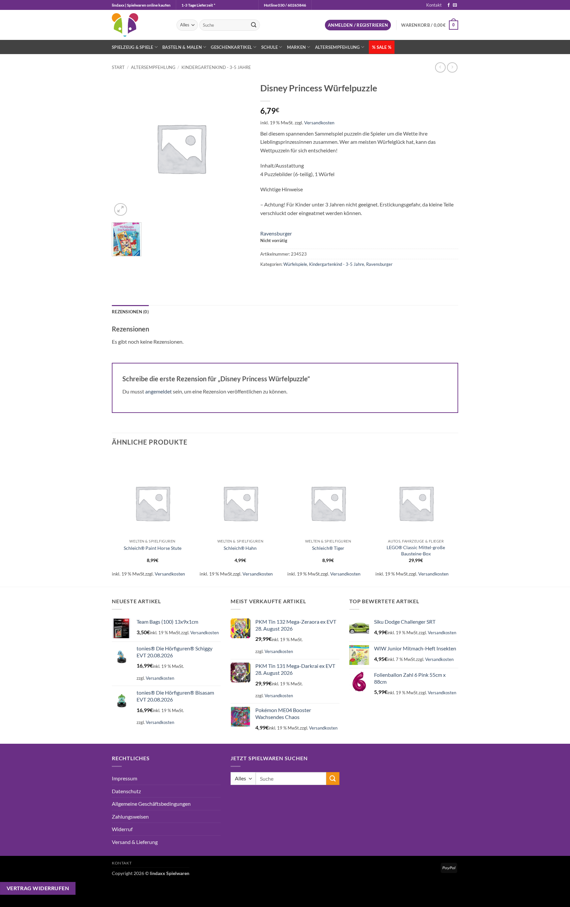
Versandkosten (319, 122)
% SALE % (381, 47)
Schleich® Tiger (328, 548)
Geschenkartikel (231, 47)
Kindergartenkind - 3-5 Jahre (216, 67)
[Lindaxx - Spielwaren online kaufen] (139, 25)
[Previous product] (452, 67)
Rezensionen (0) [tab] (130, 311)
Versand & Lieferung (135, 842)
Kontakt (434, 5)
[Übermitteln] (253, 25)
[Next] (456, 520)
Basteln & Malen (182, 47)
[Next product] (440, 67)
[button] (358, 25)
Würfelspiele (295, 264)
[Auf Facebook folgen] (449, 5)
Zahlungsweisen (130, 816)
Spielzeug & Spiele (132, 47)
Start (118, 67)
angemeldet (158, 391)
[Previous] (112, 520)
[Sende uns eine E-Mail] (455, 5)
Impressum (124, 778)
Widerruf (122, 829)
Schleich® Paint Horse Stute (152, 548)
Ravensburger (276, 233)
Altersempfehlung (337, 47)
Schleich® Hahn (240, 548)
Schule (269, 47)
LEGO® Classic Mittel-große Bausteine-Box (416, 550)
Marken (296, 47)
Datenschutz (126, 791)
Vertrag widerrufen (38, 888)
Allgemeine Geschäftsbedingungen (151, 803)
